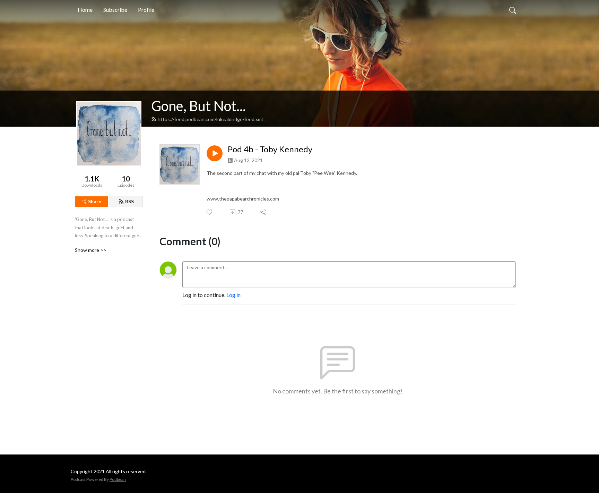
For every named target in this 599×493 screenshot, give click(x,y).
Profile (146, 9)
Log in (233, 294)
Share (94, 201)
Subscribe (115, 9)
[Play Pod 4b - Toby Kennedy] (215, 153)
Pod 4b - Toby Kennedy (270, 149)
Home (85, 9)
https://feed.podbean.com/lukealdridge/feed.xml (210, 119)
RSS (129, 201)
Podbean (118, 479)
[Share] (263, 212)
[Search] (512, 10)
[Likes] (210, 212)
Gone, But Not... (198, 105)
